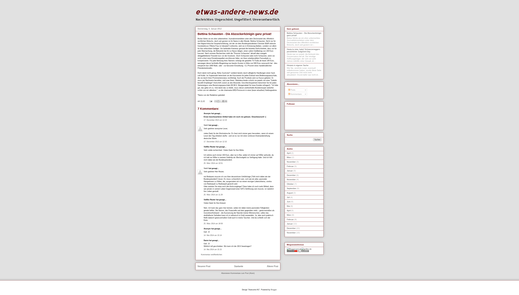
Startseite (238, 266)
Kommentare (296, 94)
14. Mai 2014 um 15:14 (213, 235)
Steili (206, 125)
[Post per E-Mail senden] (211, 101)
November (291, 162)
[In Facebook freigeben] (223, 101)
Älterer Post (272, 266)
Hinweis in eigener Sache (297, 65)
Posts (292, 90)
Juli (288, 197)
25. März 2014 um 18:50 (213, 224)
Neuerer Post (204, 266)
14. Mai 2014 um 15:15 (213, 249)
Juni (288, 202)
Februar (290, 166)
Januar (290, 171)
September (291, 188)
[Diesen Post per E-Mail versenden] (215, 101)
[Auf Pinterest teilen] (226, 101)
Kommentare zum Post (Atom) (242, 273)
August (290, 193)
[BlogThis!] (218, 101)
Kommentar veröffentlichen (211, 255)
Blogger (274, 290)
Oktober (290, 184)
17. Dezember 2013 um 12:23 (215, 120)
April (289, 153)
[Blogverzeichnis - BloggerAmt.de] (294, 249)
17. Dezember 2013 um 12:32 (215, 142)
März (289, 157)
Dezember (291, 175)
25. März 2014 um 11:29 (213, 195)
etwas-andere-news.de (236, 11)
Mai (288, 206)
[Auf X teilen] (220, 101)
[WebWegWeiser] (307, 249)
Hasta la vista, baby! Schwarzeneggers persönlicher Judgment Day (303, 50)
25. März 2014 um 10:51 (213, 163)
